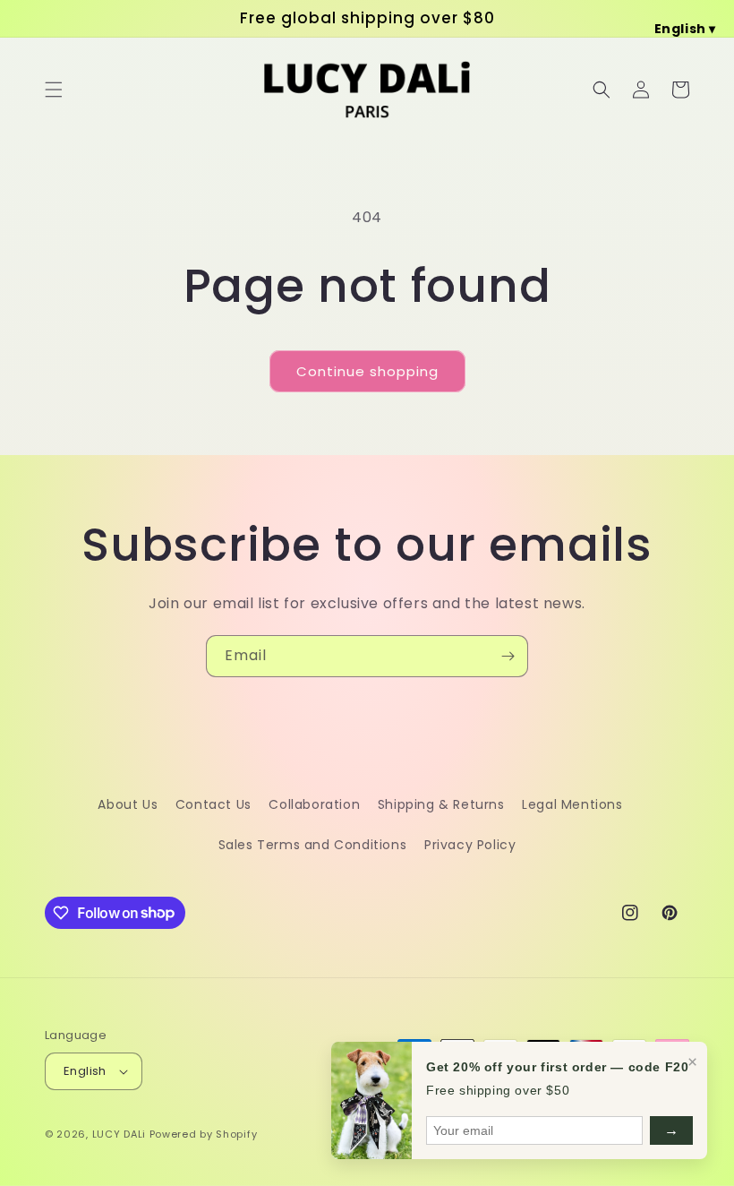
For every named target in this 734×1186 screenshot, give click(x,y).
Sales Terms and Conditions (312, 845)
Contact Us (213, 804)
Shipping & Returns (441, 804)
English (85, 1070)
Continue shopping (367, 371)
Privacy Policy (470, 845)
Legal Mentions (572, 804)
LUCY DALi (119, 1134)
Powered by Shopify (203, 1134)
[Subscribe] (507, 656)
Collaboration (314, 804)
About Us (128, 804)
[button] (53, 89)
